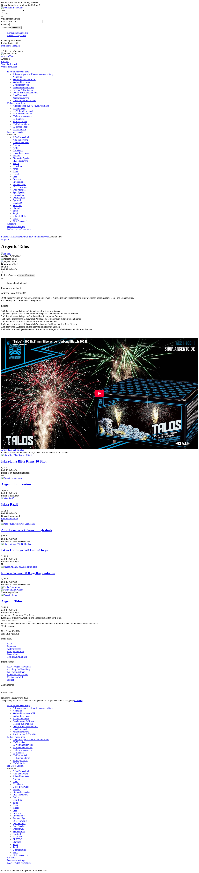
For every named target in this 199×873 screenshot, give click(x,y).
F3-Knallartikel (20, 121)
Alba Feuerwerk (20, 140)
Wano (15, 218)
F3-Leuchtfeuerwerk (22, 116)
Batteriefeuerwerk (21, 85)
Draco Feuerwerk (21, 153)
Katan (15, 171)
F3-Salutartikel (19, 129)
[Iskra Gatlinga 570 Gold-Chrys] (16, 544)
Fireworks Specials (21, 158)
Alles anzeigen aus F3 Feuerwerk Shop (31, 106)
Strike (15, 210)
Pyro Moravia (19, 189)
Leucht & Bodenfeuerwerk (25, 92)
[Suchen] (2, 16)
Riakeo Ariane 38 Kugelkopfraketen (28, 573)
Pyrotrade (17, 200)
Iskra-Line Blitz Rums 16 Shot (23, 461)
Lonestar (17, 179)
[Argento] (6, 253)
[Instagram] (3, 695)
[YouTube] (2, 695)
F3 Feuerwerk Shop (16, 103)
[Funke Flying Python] (12, 589)
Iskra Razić (9, 504)
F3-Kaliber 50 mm (21, 124)
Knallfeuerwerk (20, 95)
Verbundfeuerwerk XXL (24, 79)
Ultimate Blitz (19, 216)
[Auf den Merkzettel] (2, 278)
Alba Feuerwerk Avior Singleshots (26, 530)
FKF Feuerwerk (20, 161)
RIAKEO (17, 203)
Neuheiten (17, 77)
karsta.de (78, 700)
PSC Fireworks (20, 187)
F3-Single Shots (20, 127)
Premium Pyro (19, 184)
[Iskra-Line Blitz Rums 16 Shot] (16, 455)
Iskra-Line (17, 166)
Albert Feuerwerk (21, 142)
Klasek (16, 174)
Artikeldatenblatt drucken (12, 450)
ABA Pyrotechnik (21, 137)
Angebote (11, 224)
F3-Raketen (18, 119)
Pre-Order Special (15, 132)
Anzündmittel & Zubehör (24, 100)
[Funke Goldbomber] (11, 587)
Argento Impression (16, 484)
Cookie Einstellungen (17, 657)
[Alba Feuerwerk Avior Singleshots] (18, 524)
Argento (16, 145)
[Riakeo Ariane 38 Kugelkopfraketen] (19, 567)
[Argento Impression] (11, 478)
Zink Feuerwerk (20, 221)
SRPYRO (17, 205)
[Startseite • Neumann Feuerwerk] (12, 7)
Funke (16, 163)
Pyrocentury (18, 195)
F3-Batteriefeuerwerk (22, 113)
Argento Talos (7, 56)
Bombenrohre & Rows (23, 87)
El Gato (16, 155)
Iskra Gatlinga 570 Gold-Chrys (24, 550)
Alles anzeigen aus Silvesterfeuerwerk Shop (33, 74)
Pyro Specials (19, 192)
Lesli (15, 176)
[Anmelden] (29, 621)
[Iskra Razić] (7, 498)
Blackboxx (18, 150)
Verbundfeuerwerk (21, 82)
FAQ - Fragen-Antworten (19, 229)
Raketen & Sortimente (23, 90)
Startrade (17, 208)
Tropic (16, 213)
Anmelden (16, 28)
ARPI (15, 147)
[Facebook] (1, 695)
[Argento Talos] (9, 595)
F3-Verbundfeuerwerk (23, 111)
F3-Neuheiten (19, 108)
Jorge (15, 168)
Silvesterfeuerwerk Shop (18, 71)
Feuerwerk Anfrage (16, 226)
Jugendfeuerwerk (21, 98)
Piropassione (18, 182)
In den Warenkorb (26, 275)
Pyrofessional (19, 197)
